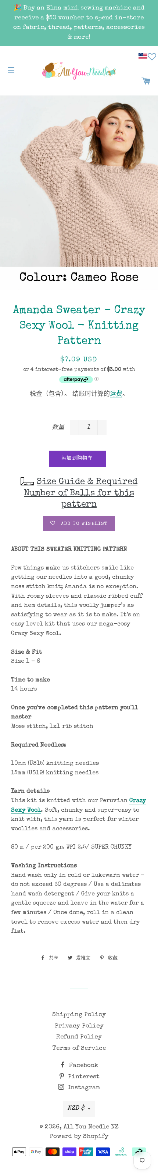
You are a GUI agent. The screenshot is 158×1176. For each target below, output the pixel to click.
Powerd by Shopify (79, 1137)
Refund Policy (79, 1037)
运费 (116, 394)
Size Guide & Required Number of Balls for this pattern (80, 493)
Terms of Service (79, 1048)
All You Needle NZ (91, 1127)
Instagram (83, 1088)
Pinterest (83, 1077)
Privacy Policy (79, 1026)
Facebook (82, 1066)
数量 (58, 428)
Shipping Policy (79, 1015)
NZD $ (75, 1108)
